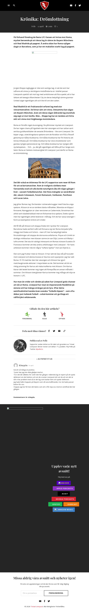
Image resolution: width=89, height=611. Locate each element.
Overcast (72, 504)
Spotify (56, 504)
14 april (30, 365)
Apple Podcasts (64, 488)
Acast (64, 494)
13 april (41, 26)
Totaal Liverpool (37, 606)
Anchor (64, 483)
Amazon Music (65, 509)
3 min (50, 26)
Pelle (33, 26)
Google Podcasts (64, 499)
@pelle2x (39, 349)
